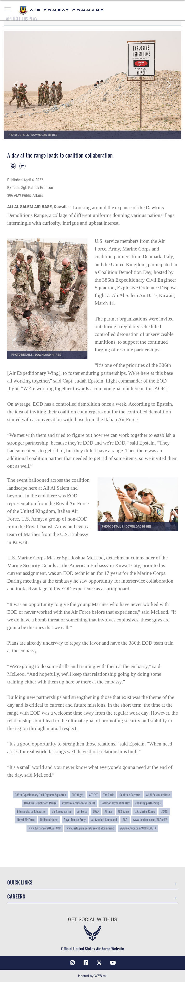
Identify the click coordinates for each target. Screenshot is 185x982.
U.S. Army (123, 811)
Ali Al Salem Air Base (158, 795)
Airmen (108, 811)
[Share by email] (22, 166)
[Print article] (13, 166)
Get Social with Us (92, 919)
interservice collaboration (31, 811)
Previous (21, 85)
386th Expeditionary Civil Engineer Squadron (40, 795)
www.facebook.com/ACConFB (150, 819)
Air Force (82, 811)
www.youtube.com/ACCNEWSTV (138, 828)
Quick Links (19, 882)
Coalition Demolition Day (115, 803)
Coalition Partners (129, 795)
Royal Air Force (25, 819)
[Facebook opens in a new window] (85, 962)
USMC (164, 811)
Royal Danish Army (75, 819)
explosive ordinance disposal (78, 803)
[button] (8, 10)
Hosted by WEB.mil (92, 976)
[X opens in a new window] (99, 962)
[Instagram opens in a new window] (72, 962)
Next (163, 85)
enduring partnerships (148, 803)
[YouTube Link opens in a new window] (112, 962)
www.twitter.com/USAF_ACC (45, 828)
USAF (96, 811)
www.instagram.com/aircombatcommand (90, 828)
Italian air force (49, 819)
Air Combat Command (104, 819)
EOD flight (77, 795)
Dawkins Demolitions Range (40, 803)
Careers (16, 896)
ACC (125, 819)
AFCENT (93, 795)
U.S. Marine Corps (145, 811)
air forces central (62, 811)
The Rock (108, 795)
